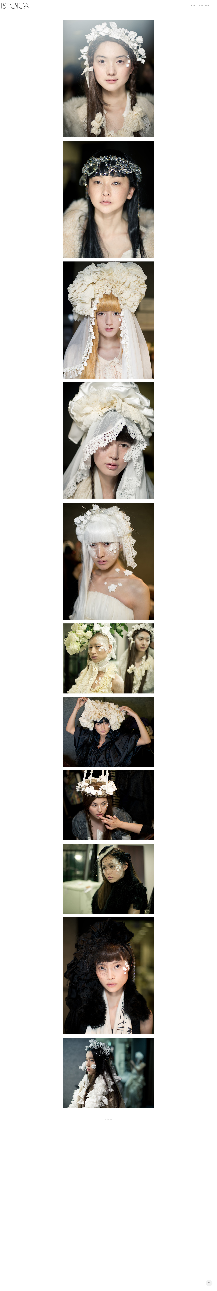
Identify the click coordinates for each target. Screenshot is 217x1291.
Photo (208, 6)
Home (193, 6)
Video (200, 6)
